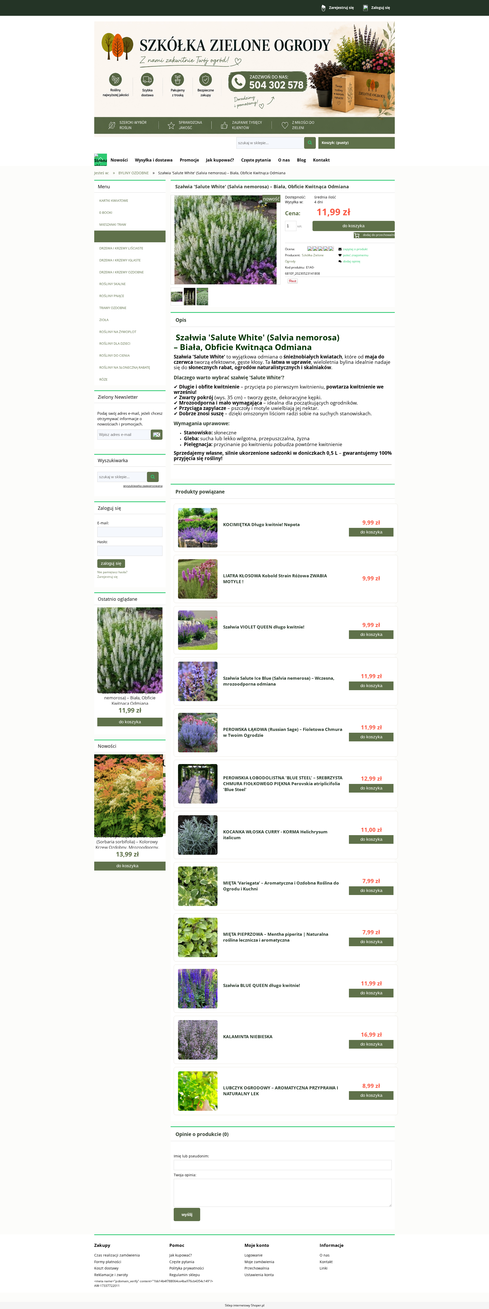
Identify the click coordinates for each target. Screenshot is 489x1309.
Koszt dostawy (106, 1268)
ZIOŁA (103, 319)
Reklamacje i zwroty (111, 1274)
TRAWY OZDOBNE (112, 307)
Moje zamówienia (259, 1261)
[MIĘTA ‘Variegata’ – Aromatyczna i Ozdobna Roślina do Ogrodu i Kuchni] (198, 886)
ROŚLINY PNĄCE (111, 295)
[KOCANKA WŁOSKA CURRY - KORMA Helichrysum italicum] (198, 835)
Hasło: (102, 541)
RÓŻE (103, 379)
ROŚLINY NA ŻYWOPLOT (117, 331)
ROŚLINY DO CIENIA (114, 355)
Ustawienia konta (259, 1274)
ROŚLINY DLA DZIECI (114, 343)
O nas (325, 1255)
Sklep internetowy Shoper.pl (244, 1305)
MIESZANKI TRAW (112, 224)
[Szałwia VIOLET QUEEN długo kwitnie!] (198, 630)
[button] (352, 249)
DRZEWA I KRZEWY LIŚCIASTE (121, 248)
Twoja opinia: (185, 1174)
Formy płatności (107, 1261)
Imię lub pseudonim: (191, 1156)
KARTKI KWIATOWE (113, 200)
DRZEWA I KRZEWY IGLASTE (120, 260)
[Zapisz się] (156, 435)
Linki (324, 1268)
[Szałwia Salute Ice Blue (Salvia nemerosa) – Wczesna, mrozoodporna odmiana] (198, 681)
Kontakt (326, 1261)
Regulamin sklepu (184, 1274)
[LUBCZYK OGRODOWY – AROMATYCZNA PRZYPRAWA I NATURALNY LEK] (198, 1091)
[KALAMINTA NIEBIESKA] (198, 1040)
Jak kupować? (180, 1255)
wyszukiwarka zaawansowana (142, 486)
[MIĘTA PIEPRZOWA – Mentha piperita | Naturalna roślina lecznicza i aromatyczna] (198, 937)
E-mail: (103, 522)
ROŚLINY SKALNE (112, 284)
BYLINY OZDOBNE (113, 236)
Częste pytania (181, 1261)
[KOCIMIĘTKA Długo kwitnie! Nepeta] (198, 527)
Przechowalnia (256, 1268)
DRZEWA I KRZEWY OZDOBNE (121, 272)
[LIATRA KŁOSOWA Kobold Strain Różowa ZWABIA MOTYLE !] (198, 579)
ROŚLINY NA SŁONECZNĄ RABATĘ (124, 367)
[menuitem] (119, 160)
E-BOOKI (105, 212)
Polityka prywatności (186, 1268)
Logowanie (253, 1255)
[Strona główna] (244, 77)
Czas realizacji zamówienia (117, 1255)
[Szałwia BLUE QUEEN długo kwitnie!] (198, 988)
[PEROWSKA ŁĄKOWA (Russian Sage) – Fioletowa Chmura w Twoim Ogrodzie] (198, 732)
